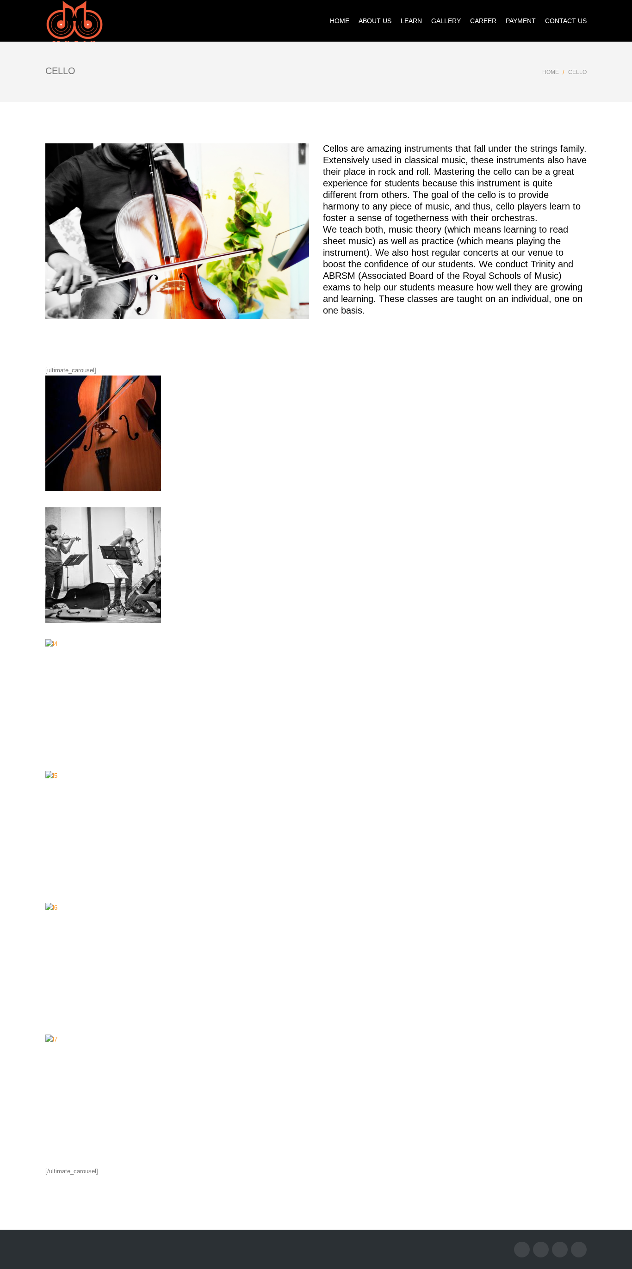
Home (550, 72)
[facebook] (522, 1249)
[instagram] (560, 1249)
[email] (579, 1249)
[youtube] (541, 1249)
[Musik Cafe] (74, 21)
